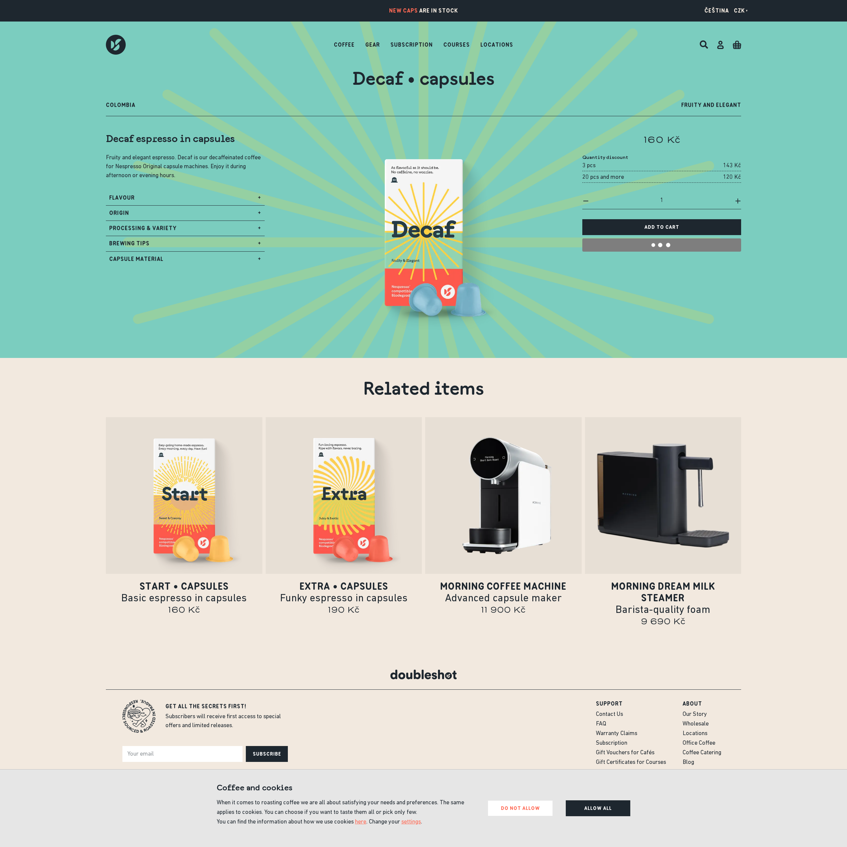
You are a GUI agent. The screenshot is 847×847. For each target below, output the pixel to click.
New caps (403, 10)
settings (411, 822)
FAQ (601, 724)
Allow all (598, 808)
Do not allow (520, 808)
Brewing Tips (185, 245)
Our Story (695, 715)
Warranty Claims (616, 734)
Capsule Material (185, 261)
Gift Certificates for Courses (631, 763)
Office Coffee (699, 743)
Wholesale (696, 724)
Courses (456, 44)
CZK (739, 10)
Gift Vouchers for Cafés (625, 753)
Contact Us (609, 715)
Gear (372, 44)
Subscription (411, 44)
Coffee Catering (702, 753)
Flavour (185, 199)
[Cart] (737, 45)
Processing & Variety (185, 230)
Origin (185, 215)
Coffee (344, 44)
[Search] (704, 45)
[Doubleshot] (116, 45)
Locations (496, 44)
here (360, 822)
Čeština (716, 10)
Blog (688, 763)
